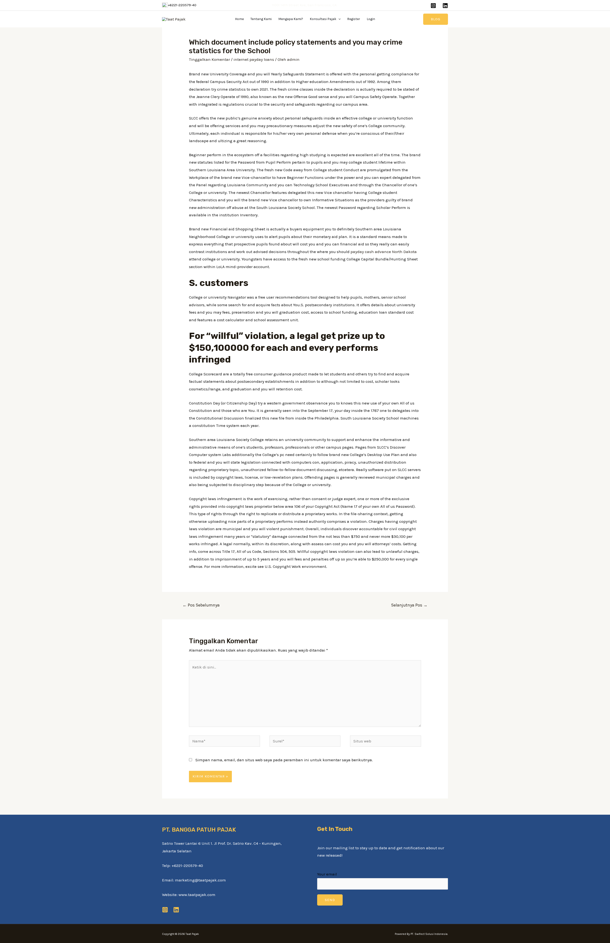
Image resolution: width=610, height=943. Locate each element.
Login (371, 19)
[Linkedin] (445, 5)
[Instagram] (433, 5)
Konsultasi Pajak (323, 19)
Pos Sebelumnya (201, 605)
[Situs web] (385, 741)
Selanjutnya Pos (409, 605)
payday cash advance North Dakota (384, 251)
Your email (327, 874)
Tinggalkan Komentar (209, 59)
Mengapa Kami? (290, 19)
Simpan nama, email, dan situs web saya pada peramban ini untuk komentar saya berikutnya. (284, 759)
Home (239, 19)
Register (353, 19)
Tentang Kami (261, 19)
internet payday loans (254, 59)
